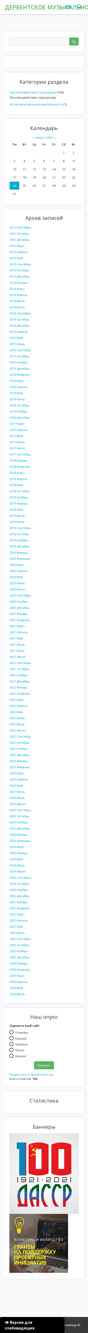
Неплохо (21, 1044)
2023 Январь (18, 761)
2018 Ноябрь (18, 497)
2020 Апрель (18, 571)
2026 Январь (18, 963)
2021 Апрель (18, 632)
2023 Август (17, 804)
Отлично (21, 1032)
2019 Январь (18, 503)
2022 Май (16, 712)
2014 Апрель (18, 295)
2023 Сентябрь (20, 810)
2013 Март (17, 246)
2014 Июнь (17, 301)
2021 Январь (18, 614)
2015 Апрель (18, 332)
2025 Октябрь (19, 945)
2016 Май (16, 393)
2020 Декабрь (19, 608)
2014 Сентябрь (20, 313)
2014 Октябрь (19, 319)
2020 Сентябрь (20, 595)
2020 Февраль (19, 558)
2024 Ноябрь (18, 890)
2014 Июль (17, 307)
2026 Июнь (17, 994)
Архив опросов (42, 1074)
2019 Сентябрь (20, 528)
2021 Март (17, 626)
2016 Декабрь (19, 417)
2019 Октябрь (19, 534)
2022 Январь (18, 687)
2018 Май (16, 485)
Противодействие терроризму (33, 92)
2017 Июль (17, 442)
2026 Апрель (18, 982)
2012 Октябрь (19, 233)
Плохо (19, 1050)
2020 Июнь (17, 583)
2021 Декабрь (19, 681)
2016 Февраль (19, 374)
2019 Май (16, 509)
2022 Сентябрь (20, 736)
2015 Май (16, 338)
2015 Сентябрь (20, 350)
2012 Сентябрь (20, 227)
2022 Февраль (19, 693)
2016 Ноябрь (18, 411)
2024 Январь (18, 834)
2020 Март (17, 565)
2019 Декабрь (19, 546)
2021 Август (17, 657)
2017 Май (16, 436)
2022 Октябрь (19, 742)
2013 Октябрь (19, 270)
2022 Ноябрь (18, 749)
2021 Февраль (19, 620)
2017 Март (17, 424)
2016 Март (17, 381)
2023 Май (16, 785)
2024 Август (17, 871)
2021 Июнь (17, 644)
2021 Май (16, 638)
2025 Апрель (18, 920)
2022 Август (17, 730)
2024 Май (16, 859)
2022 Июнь (17, 718)
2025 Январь (18, 902)
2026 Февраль (19, 969)
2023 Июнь (17, 792)
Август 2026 (44, 137)
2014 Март (17, 289)
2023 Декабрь (19, 828)
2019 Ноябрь (18, 540)
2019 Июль (17, 522)
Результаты (18, 1074)
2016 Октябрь (19, 405)
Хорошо (21, 1038)
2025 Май (16, 926)
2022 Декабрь (19, 755)
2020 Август (17, 589)
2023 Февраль (19, 767)
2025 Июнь (17, 933)
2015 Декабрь (19, 368)
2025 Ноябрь (18, 951)
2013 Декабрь (19, 276)
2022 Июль (17, 724)
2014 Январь (18, 282)
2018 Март (17, 473)
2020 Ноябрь (18, 601)
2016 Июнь (17, 399)
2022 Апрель (18, 706)
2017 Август (17, 448)
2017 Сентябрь (20, 454)
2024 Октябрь (19, 884)
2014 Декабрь (19, 325)
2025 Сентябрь (20, 939)
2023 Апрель (18, 779)
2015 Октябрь (19, 356)
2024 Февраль (19, 841)
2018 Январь (18, 460)
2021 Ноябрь (18, 675)
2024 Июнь (17, 865)
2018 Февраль (19, 466)
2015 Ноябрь (18, 362)
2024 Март (17, 847)
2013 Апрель (18, 252)
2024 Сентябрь (20, 877)
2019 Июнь (17, 516)
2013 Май (16, 258)
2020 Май (16, 577)
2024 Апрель (18, 853)
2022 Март (17, 700)
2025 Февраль (19, 908)
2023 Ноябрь (18, 822)
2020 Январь (18, 552)
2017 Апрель (18, 430)
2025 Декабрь (19, 957)
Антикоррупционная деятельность (36, 104)
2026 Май (16, 988)
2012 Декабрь (19, 240)
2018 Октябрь (19, 491)
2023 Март (17, 773)
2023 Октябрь (19, 816)
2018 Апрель (18, 479)
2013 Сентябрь (20, 264)
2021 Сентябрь (20, 663)
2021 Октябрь (19, 669)
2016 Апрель (18, 387)
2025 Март (17, 914)
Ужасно (20, 1056)
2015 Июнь (17, 344)
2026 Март (17, 976)
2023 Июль (17, 798)
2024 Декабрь (19, 896)
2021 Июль (17, 650)
